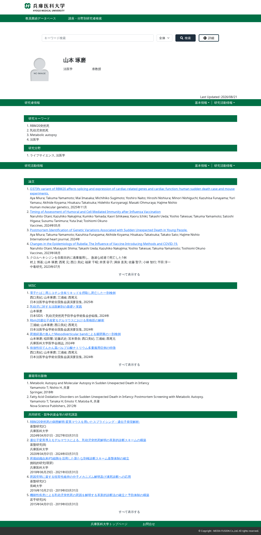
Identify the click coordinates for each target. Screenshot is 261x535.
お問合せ (149, 524)
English (232, 7)
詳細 (211, 38)
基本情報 (201, 103)
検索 (188, 38)
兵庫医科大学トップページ (109, 524)
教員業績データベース (40, 18)
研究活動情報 (223, 103)
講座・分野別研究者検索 (85, 18)
